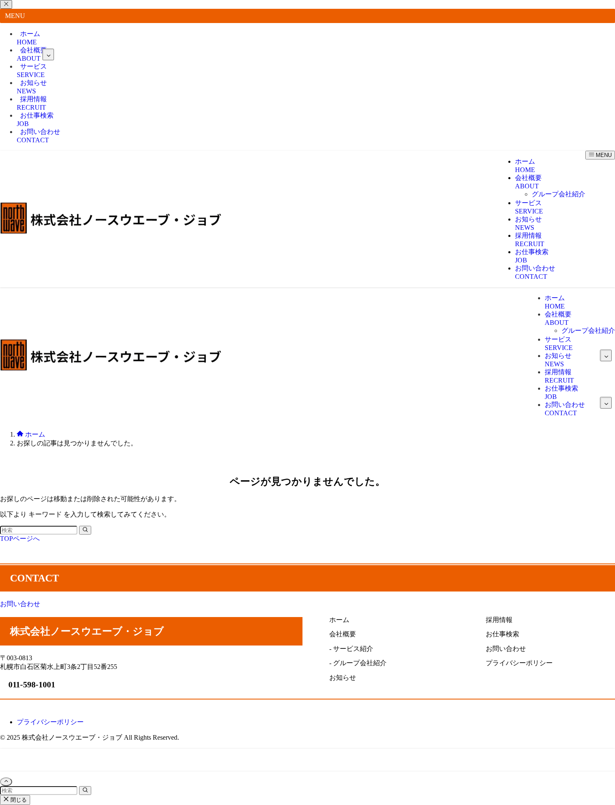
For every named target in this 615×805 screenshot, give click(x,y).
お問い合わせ (38, 136)
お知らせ (32, 87)
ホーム (28, 38)
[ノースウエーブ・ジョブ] (111, 231)
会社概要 (32, 54)
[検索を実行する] (85, 530)
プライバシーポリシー (50, 721)
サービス (32, 70)
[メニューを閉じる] (6, 4)
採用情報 (32, 103)
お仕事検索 (35, 119)
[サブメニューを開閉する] (48, 54)
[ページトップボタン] (6, 781)
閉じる (18, 800)
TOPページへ (20, 538)
